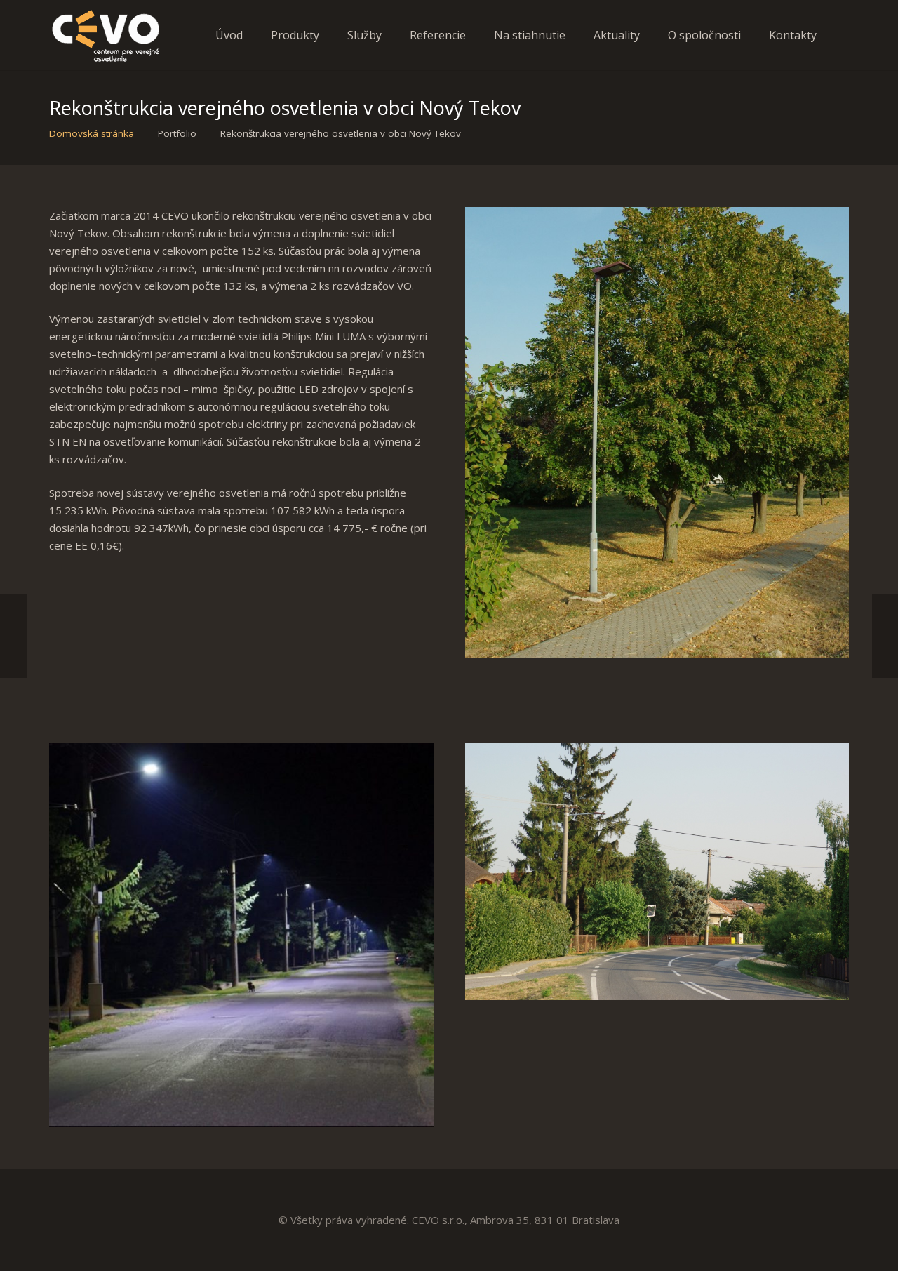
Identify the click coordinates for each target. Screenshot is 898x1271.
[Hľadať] (844, 35)
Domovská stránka (91, 133)
